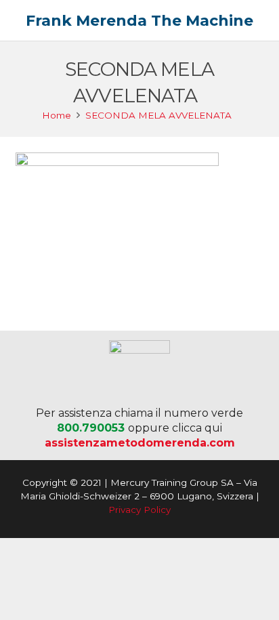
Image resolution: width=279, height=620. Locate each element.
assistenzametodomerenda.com (140, 442)
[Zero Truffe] (140, 370)
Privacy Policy (139, 509)
